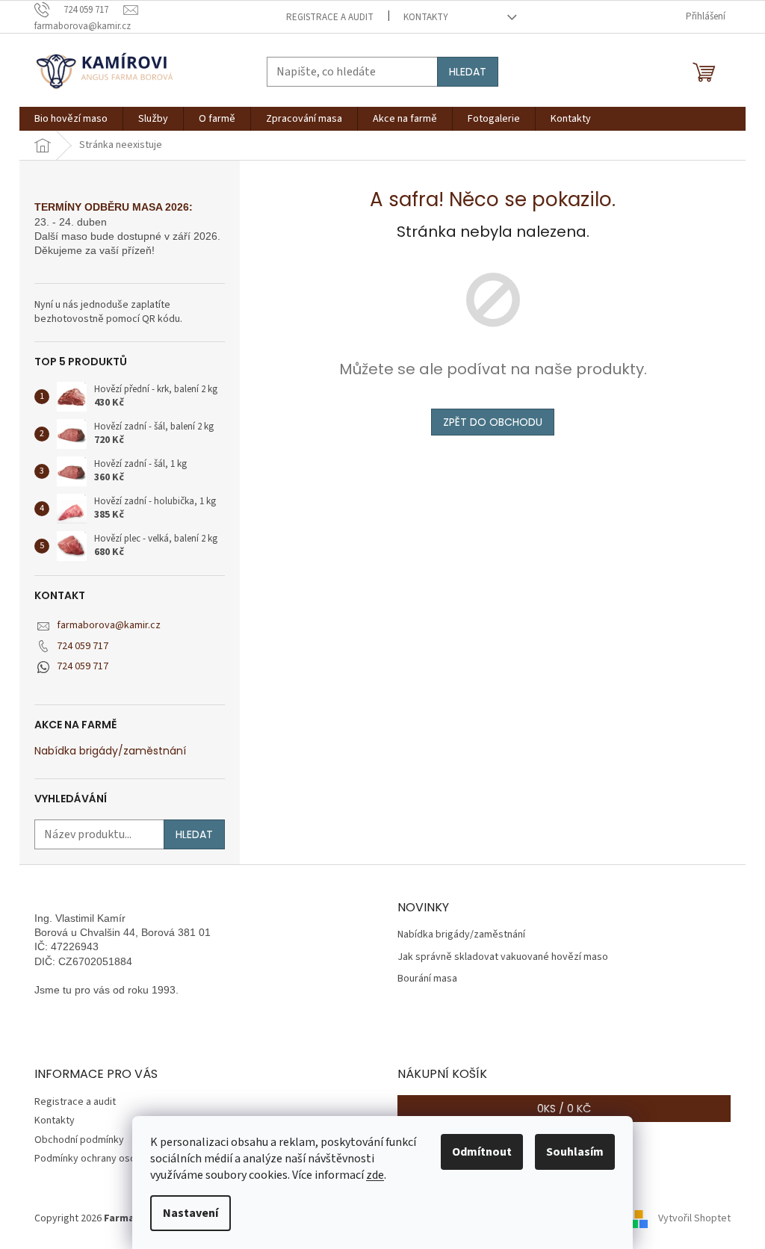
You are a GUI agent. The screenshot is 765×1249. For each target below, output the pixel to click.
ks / (564, 1108)
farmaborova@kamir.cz (109, 625)
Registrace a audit (330, 17)
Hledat (467, 71)
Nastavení (190, 1213)
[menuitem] (71, 119)
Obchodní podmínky (79, 1139)
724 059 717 (82, 646)
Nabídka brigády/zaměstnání (110, 751)
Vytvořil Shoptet (694, 1218)
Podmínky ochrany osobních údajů (110, 1158)
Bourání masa (427, 979)
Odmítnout (482, 1152)
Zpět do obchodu (492, 422)
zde (375, 1175)
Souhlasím (575, 1152)
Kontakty (425, 17)
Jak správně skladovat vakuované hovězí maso (502, 957)
